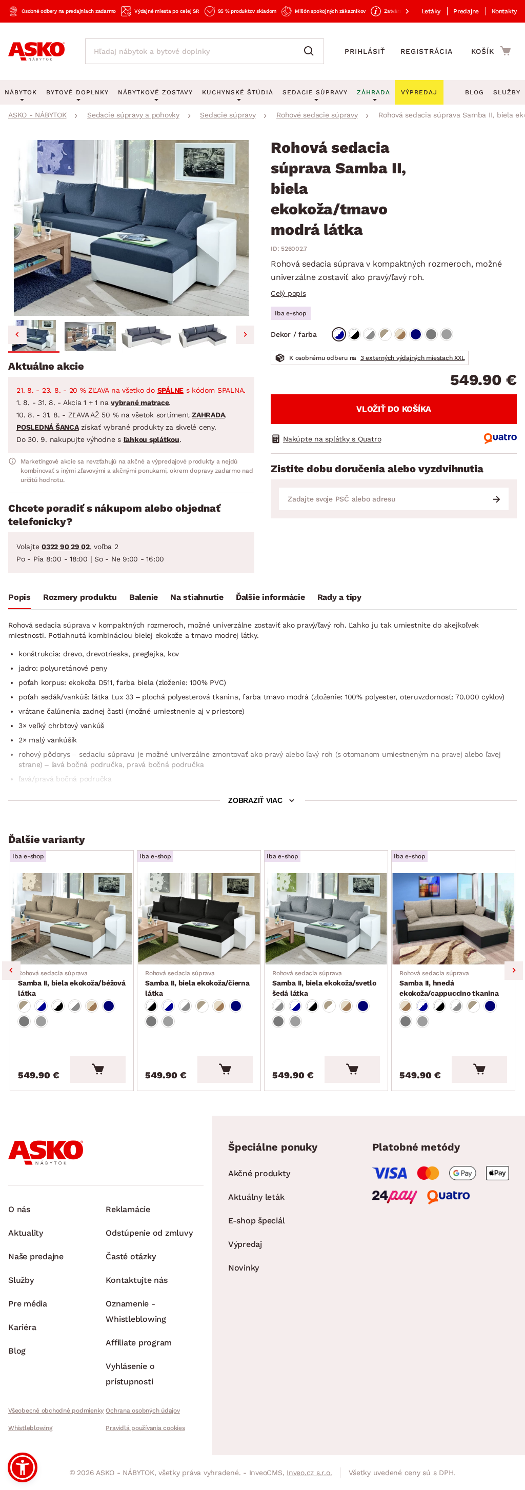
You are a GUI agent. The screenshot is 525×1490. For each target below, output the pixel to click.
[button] (33, 336)
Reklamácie (128, 1209)
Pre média (27, 1303)
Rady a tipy (339, 597)
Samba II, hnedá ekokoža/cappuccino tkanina (449, 983)
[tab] (19, 599)
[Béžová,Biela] (385, 334)
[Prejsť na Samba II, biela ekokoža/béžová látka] (71, 918)
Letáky (431, 11)
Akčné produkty (259, 1173)
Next (513, 970)
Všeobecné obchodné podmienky (56, 1410)
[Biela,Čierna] (354, 334)
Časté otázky (130, 1256)
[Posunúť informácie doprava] (399, 11)
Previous (11, 970)
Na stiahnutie (197, 597)
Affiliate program (139, 1342)
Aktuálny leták (256, 1197)
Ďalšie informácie (270, 597)
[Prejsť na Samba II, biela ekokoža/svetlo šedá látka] (326, 918)
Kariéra (22, 1327)
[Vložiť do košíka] (98, 1069)
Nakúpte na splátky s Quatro (332, 439)
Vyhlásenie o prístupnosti (130, 1373)
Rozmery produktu (80, 597)
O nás (19, 1209)
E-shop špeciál (256, 1220)
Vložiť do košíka (393, 409)
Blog (474, 92)
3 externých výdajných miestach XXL (412, 357)
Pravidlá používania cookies (145, 1428)
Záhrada (373, 92)
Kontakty (504, 11)
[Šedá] (431, 334)
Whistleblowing (30, 1428)
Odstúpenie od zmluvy (149, 1233)
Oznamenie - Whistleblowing (136, 1311)
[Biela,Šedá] (370, 334)
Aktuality (25, 1233)
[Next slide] (245, 335)
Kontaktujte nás (136, 1280)
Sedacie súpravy (315, 92)
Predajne (466, 11)
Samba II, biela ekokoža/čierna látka (197, 983)
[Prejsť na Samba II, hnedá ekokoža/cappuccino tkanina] (453, 918)
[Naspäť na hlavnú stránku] (36, 51)
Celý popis (288, 293)
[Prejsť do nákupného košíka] (491, 50)
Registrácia (426, 51)
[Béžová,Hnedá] (400, 334)
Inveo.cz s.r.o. (309, 1472)
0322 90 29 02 (66, 546)
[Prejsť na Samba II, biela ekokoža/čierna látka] (198, 918)
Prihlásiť (365, 51)
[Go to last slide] (17, 335)
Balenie (143, 597)
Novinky (243, 1268)
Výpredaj (245, 1244)
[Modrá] (416, 334)
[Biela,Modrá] (339, 334)
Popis (19, 597)
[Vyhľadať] (311, 51)
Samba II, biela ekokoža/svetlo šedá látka (324, 983)
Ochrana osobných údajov (142, 1410)
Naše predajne (36, 1256)
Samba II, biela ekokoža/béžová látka (72, 983)
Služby (506, 92)
